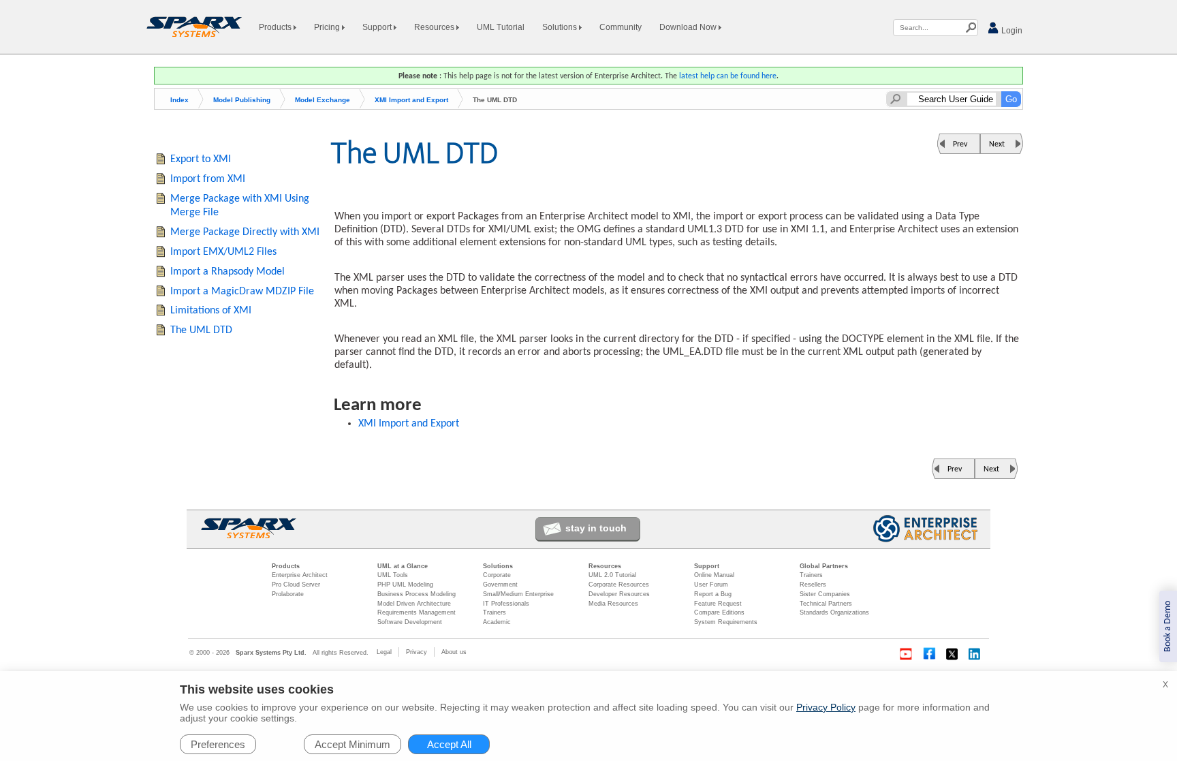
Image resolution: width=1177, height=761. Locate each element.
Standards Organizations (834, 612)
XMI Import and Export (411, 100)
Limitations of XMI (210, 310)
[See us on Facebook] (929, 654)
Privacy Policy (826, 707)
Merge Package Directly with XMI (244, 232)
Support (378, 27)
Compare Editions (719, 612)
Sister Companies (825, 594)
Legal (384, 652)
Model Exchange (322, 100)
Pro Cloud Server (296, 584)
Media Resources (613, 603)
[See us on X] (952, 654)
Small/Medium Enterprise (518, 594)
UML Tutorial (500, 27)
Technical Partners (826, 603)
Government (500, 584)
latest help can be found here (727, 76)
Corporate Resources (618, 584)
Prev (960, 144)
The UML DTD (201, 330)
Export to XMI (200, 159)
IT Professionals (506, 603)
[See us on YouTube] (906, 654)
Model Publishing (241, 100)
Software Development (409, 622)
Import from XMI (207, 179)
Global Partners (824, 566)
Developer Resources (619, 594)
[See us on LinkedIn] (975, 654)
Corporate (497, 575)
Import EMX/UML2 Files (223, 252)
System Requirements (725, 622)
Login (1010, 30)
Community (620, 27)
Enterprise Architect (300, 575)
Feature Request (718, 603)
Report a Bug (713, 594)
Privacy (416, 652)
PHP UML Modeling (405, 584)
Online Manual (714, 575)
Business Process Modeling (416, 594)
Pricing (328, 27)
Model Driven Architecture (414, 603)
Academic (497, 622)
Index (179, 100)
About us (454, 652)
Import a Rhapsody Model (227, 271)
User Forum (711, 584)
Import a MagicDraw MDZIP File (242, 291)
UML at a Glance (402, 566)
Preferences (218, 744)
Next (997, 144)
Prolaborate (288, 594)
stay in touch (596, 528)
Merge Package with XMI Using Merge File (239, 206)
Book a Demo (1168, 626)
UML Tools (392, 575)
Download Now (689, 27)
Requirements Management (416, 612)
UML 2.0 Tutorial (612, 575)
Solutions (560, 27)
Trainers (494, 612)
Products (276, 27)
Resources (435, 27)
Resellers (813, 584)
